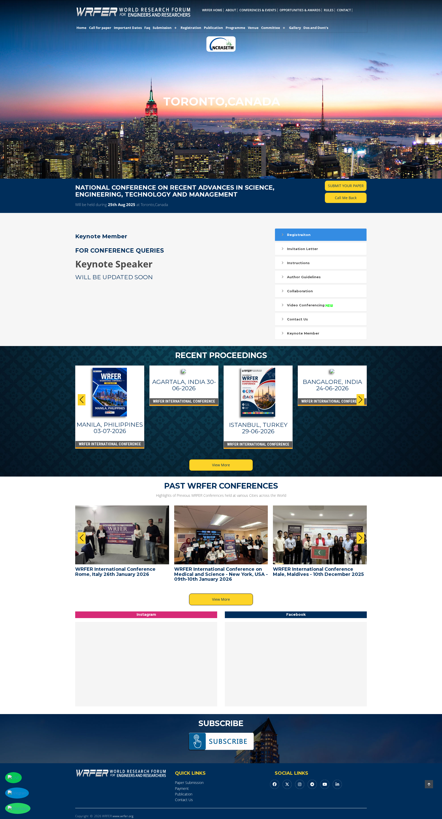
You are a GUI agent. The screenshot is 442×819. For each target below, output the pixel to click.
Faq (147, 27)
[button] (360, 399)
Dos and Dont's (315, 27)
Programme (235, 27)
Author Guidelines (304, 277)
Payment (182, 788)
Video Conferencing (306, 305)
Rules (329, 10)
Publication (213, 27)
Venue (253, 27)
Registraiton (299, 235)
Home (81, 27)
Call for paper (100, 27)
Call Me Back (346, 197)
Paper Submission (189, 782)
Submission (162, 27)
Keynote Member (303, 333)
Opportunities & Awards (300, 10)
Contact (344, 10)
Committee (270, 27)
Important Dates (128, 27)
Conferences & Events (257, 10)
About (231, 10)
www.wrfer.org (123, 816)
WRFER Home (212, 10)
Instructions (298, 263)
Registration (191, 27)
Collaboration (300, 291)
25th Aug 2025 (121, 204)
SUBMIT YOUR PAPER (346, 185)
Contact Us (297, 319)
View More (221, 464)
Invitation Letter (302, 249)
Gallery (295, 27)
